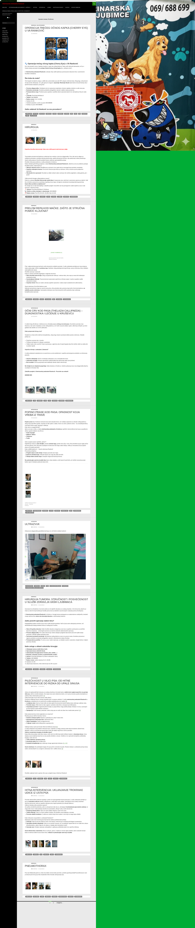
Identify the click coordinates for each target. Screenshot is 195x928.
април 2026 (4, 30)
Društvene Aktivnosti (58, 7)
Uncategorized (41, 25)
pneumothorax (62, 896)
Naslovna (4, 7)
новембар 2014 (5, 40)
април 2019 (4, 34)
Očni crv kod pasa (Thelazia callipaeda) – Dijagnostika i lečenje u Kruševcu (54, 312)
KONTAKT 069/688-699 (75, 7)
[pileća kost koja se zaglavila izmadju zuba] (36, 764)
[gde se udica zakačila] (28, 843)
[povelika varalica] (54, 843)
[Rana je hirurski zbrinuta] (34, 885)
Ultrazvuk (32, 524)
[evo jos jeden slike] (41, 843)
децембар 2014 (5, 38)
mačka (41, 299)
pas (71, 113)
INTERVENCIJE (34, 308)
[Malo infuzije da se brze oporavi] (41, 885)
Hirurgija (31, 127)
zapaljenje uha (30, 512)
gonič (42, 896)
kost (35, 778)
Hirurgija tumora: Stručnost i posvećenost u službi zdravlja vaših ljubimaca (56, 600)
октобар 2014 (5, 41)
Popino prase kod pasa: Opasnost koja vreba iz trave (52, 413)
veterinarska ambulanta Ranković (34, 587)
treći (27, 115)
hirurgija (33, 25)
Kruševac (60, 113)
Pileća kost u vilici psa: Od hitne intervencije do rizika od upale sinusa (52, 682)
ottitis (51, 510)
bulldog (36, 113)
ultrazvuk (34, 521)
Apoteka (35, 7)
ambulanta (28, 113)
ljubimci (60, 196)
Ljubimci (49, 7)
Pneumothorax (35, 866)
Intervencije (42, 7)
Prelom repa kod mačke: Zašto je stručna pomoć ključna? (54, 209)
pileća (50, 778)
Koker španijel (37, 510)
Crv (34, 400)
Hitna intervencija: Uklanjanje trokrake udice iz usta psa (54, 791)
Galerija (67, 7)
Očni (45, 400)
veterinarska (74, 196)
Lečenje (67, 113)
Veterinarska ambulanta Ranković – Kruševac (19, 7)
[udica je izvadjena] (48, 843)
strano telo (65, 510)
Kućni (48, 196)
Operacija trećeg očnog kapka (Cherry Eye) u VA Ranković (56, 29)
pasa (76, 113)
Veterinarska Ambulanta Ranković (13, 3)
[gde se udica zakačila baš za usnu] (34, 843)
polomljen (48, 299)
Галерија (35, 527)
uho (71, 510)
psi (79, 113)
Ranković (84, 113)
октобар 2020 (5, 32)
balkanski (36, 896)
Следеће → (60, 902)
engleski (42, 113)
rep (54, 299)
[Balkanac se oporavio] (48, 885)
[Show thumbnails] (56, 252)
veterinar (59, 299)
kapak (54, 113)
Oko (49, 400)
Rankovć (56, 778)
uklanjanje (33, 115)
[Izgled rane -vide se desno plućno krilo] (28, 885)
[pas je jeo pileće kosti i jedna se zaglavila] (28, 764)
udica (52, 854)
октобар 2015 (5, 36)
